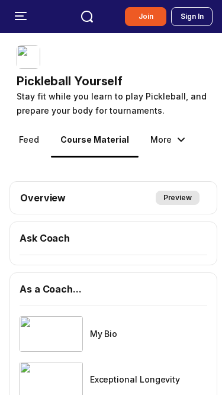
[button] (115, 81)
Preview (177, 197)
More (161, 139)
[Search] (87, 16)
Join (146, 16)
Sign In (192, 16)
